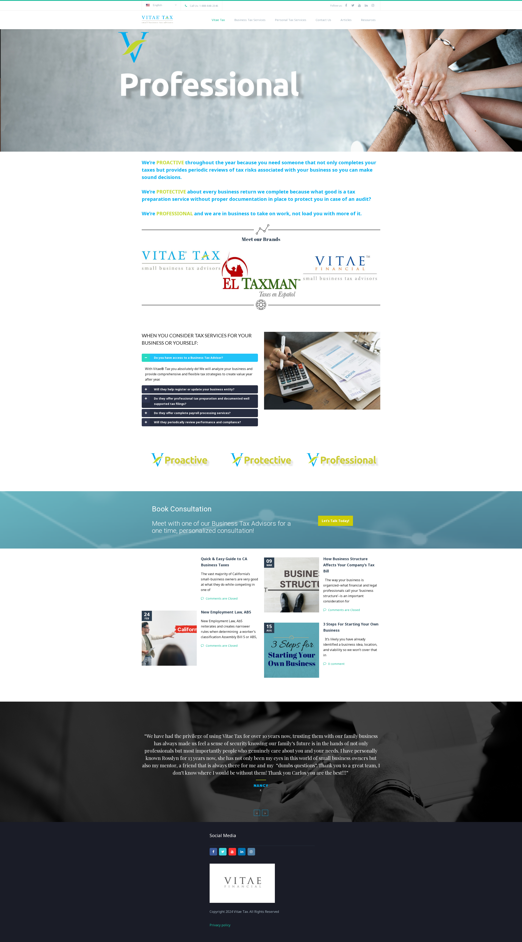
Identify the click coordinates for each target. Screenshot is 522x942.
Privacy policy (220, 908)
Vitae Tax (218, 20)
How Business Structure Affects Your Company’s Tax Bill (348, 564)
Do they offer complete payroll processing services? (192, 413)
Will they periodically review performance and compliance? (197, 422)
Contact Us (323, 20)
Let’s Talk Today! (335, 521)
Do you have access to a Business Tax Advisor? (188, 358)
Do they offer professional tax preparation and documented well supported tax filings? (201, 401)
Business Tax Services (249, 20)
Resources (368, 20)
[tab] (200, 358)
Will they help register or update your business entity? (194, 389)
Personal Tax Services (290, 20)
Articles (346, 20)
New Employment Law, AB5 (226, 612)
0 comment (336, 664)
